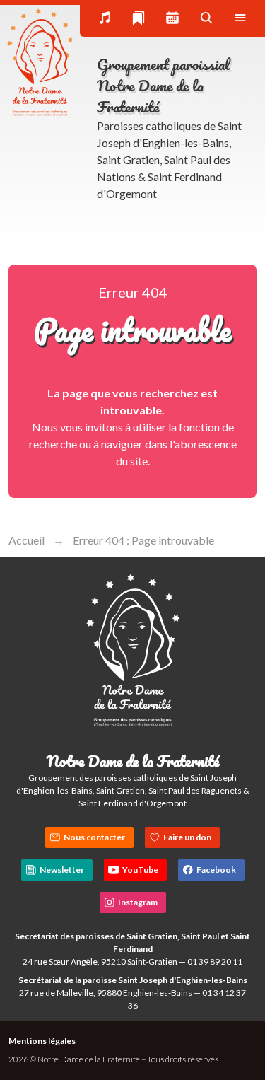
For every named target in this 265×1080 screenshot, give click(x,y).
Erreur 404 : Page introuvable (143, 540)
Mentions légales (42, 1040)
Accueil (26, 540)
